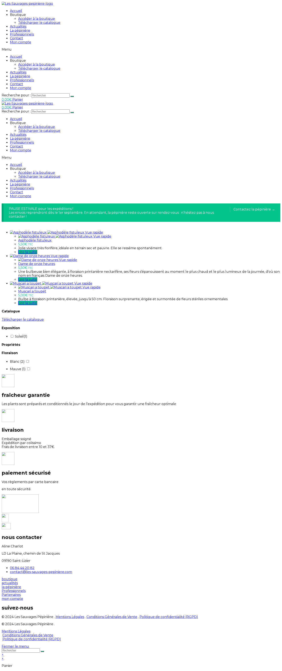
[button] (9, 579)
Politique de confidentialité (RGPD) (169, 617)
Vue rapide (94, 232)
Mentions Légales (70, 617)
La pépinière (20, 30)
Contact (16, 38)
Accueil (16, 11)
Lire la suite (27, 252)
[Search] (72, 96)
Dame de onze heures (36, 264)
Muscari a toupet (32, 291)
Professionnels (22, 34)
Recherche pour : (16, 95)
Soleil (21, 336)
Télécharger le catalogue (39, 23)
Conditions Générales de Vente (111, 617)
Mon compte (20, 42)
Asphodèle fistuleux (35, 240)
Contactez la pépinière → (254, 209)
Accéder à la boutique (36, 19)
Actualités (18, 26)
